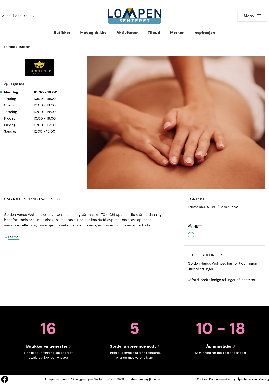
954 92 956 (207, 207)
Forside (9, 47)
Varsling (264, 379)
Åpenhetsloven (247, 379)
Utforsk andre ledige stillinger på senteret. (222, 279)
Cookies (202, 379)
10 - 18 (18, 15)
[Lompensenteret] (134, 16)
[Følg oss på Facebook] (4, 379)
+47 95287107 (116, 379)
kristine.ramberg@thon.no (144, 379)
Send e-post (229, 207)
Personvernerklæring (222, 379)
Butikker (24, 47)
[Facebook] (191, 235)
